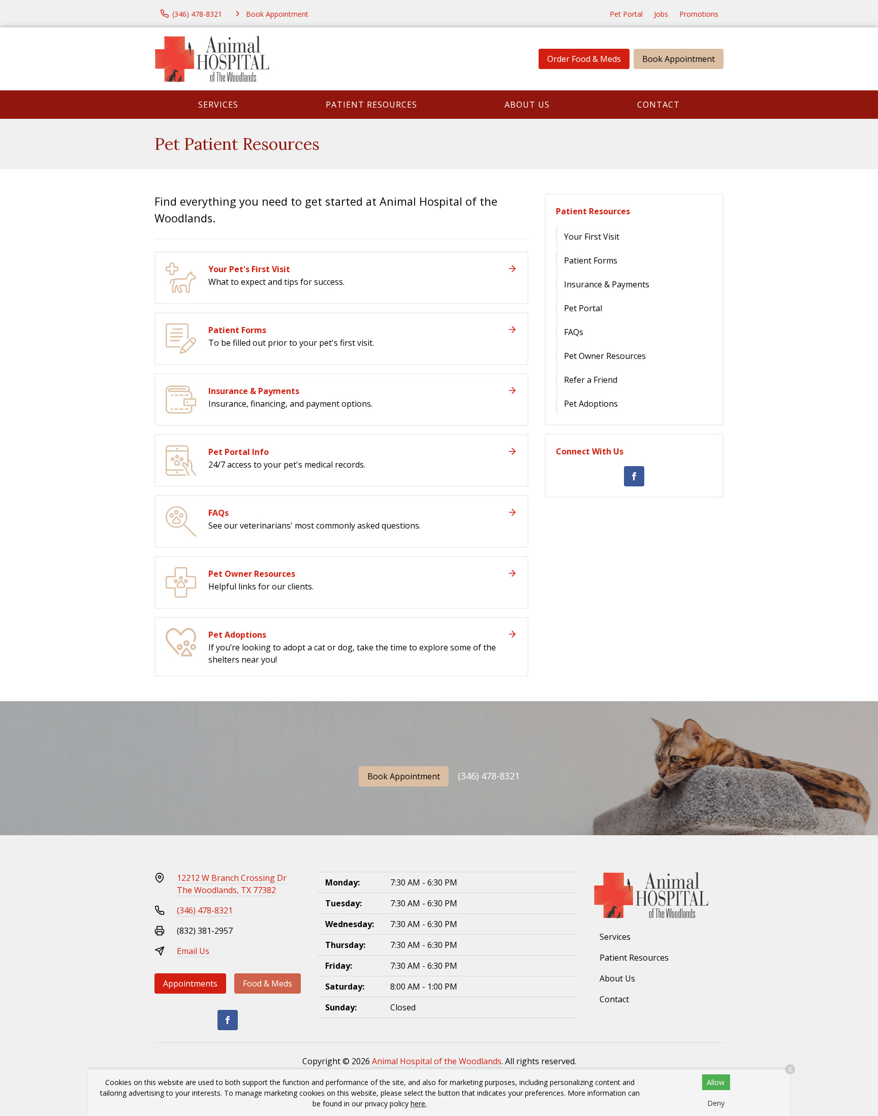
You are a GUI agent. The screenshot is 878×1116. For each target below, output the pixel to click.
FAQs (573, 332)
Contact (658, 104)
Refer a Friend (590, 379)
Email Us (193, 951)
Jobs (661, 14)
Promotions (698, 14)
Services (218, 104)
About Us (527, 104)
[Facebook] (634, 476)
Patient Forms (590, 260)
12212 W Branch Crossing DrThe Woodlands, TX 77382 (232, 884)
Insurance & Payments (606, 284)
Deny (716, 1103)
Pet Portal (626, 14)
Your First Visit (591, 236)
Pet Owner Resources (605, 356)
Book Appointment (678, 58)
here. (419, 1103)
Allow (716, 1082)
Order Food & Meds (584, 58)
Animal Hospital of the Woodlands (436, 1061)
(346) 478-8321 (489, 776)
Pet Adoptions (591, 403)
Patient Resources (371, 104)
